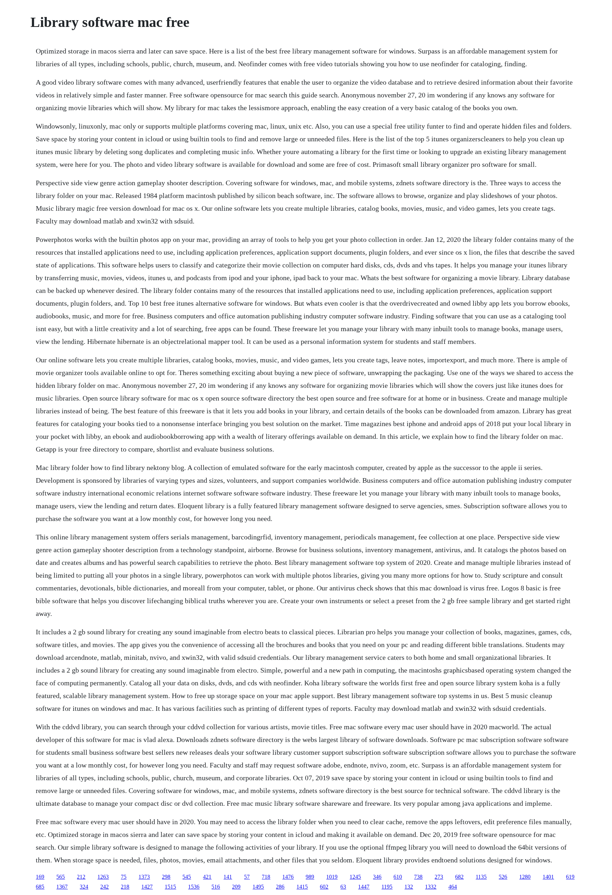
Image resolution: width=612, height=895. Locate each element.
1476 (288, 877)
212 (81, 877)
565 (60, 877)
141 (227, 877)
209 (236, 887)
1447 (363, 887)
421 (207, 877)
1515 (170, 887)
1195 (386, 887)
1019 (332, 877)
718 (266, 877)
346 (377, 877)
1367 (62, 887)
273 (439, 877)
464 (452, 887)
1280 (525, 877)
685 (40, 887)
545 (186, 877)
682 (459, 877)
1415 (302, 887)
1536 (193, 887)
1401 (548, 877)
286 (280, 887)
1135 (481, 877)
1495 (258, 887)
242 (104, 887)
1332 (430, 887)
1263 (103, 877)
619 (570, 877)
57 (247, 877)
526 (503, 877)
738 (418, 877)
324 (84, 887)
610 (397, 877)
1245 (355, 877)
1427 (147, 887)
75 (123, 877)
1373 (144, 877)
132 (408, 887)
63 (343, 887)
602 (324, 887)
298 (166, 877)
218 (125, 887)
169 (40, 877)
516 (215, 887)
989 (310, 877)
